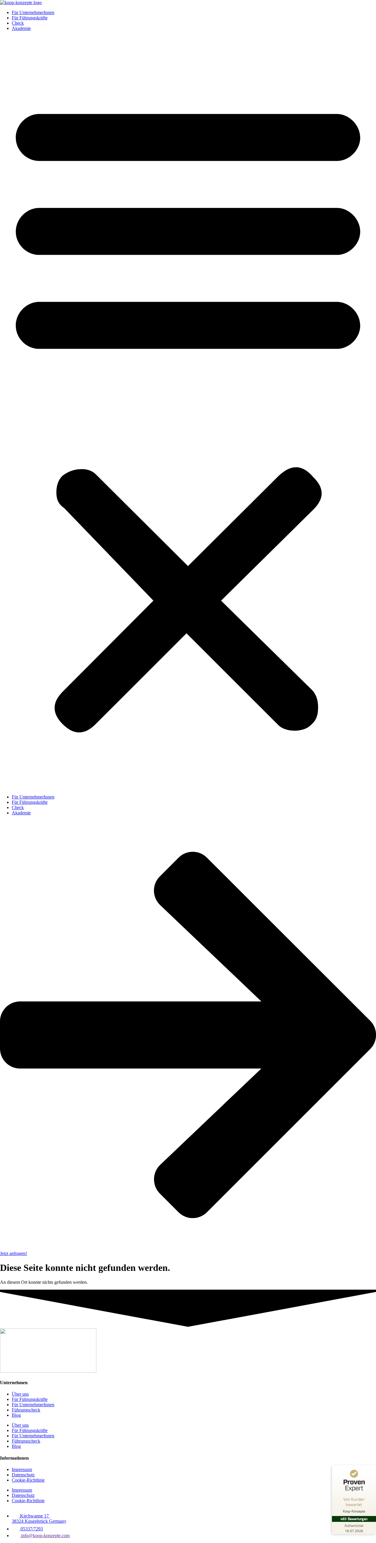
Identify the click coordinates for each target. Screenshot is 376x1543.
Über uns (20, 1394)
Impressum (22, 1469)
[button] (188, 413)
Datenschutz (23, 1474)
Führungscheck (26, 1409)
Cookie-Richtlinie (28, 1480)
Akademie (21, 28)
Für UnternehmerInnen (33, 12)
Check (18, 23)
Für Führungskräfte (30, 17)
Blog (16, 1415)
